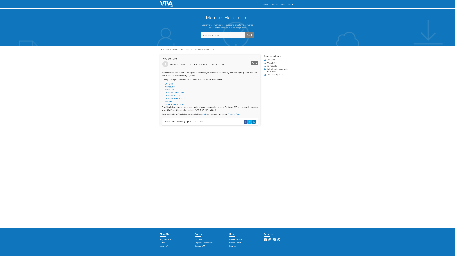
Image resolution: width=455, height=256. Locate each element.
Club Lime (169, 84)
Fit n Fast (169, 101)
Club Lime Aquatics (173, 95)
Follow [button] (254, 63)
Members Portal (235, 239)
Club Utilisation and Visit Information (277, 70)
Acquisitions (185, 49)
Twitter (250, 122)
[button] (184, 121)
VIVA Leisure (272, 63)
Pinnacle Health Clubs (174, 104)
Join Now (198, 239)
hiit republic (170, 87)
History (162, 243)
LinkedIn (254, 122)
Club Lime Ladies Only (174, 92)
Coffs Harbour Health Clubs (203, 49)
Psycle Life (169, 89)
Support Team (234, 114)
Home (265, 4)
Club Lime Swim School (174, 98)
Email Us (232, 246)
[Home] (166, 4)
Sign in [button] (290, 4)
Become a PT (200, 246)
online (205, 114)
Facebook (246, 122)
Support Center (235, 243)
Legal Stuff (164, 246)
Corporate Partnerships (204, 243)
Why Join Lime (165, 239)
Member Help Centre (170, 49)
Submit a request (278, 4)
